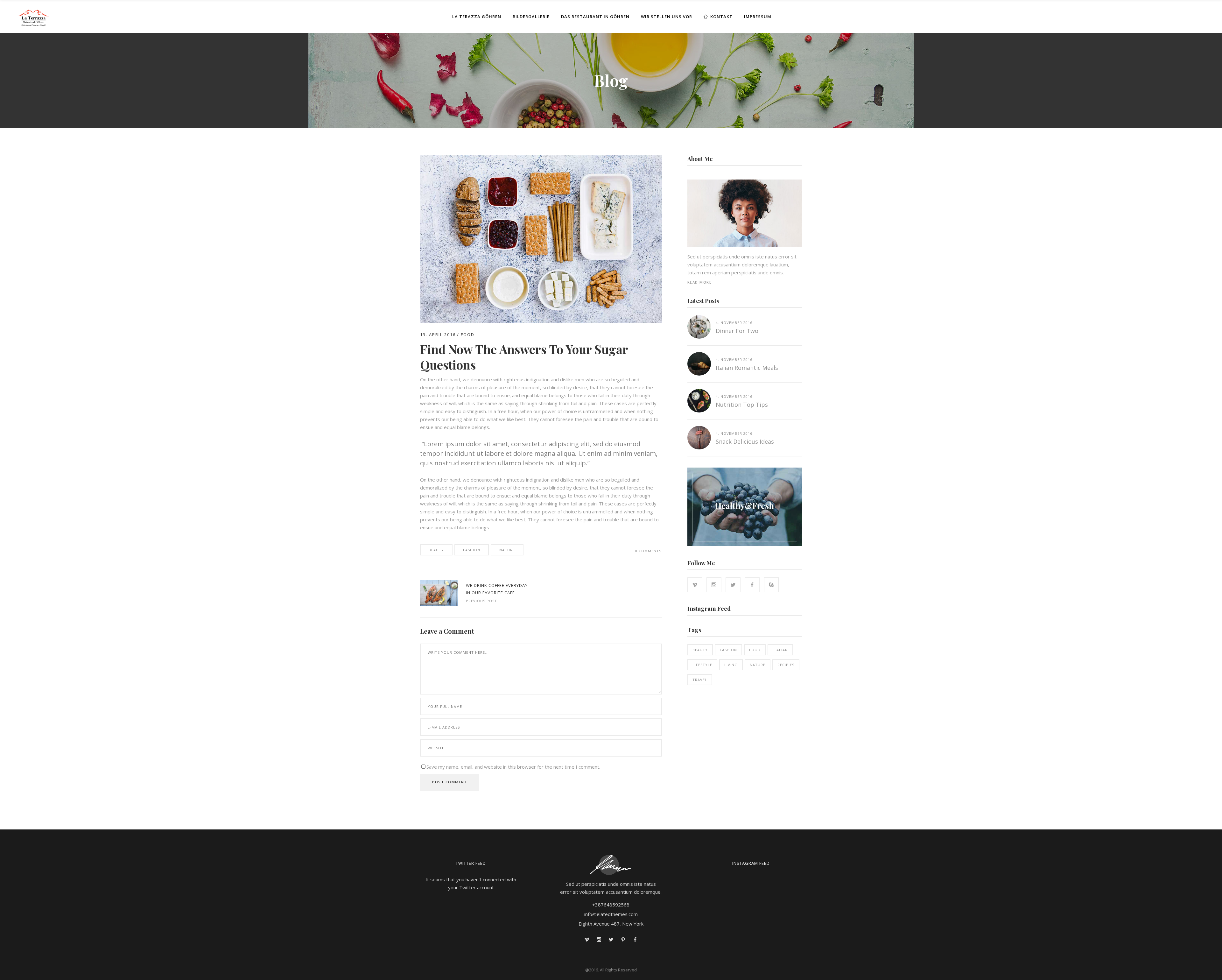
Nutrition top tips (742, 404)
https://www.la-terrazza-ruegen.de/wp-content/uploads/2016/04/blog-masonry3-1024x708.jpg (439, 593)
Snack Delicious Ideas (745, 441)
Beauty (436, 549)
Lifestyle (702, 664)
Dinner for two (737, 331)
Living (731, 664)
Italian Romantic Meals (747, 367)
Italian (780, 649)
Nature (507, 549)
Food (467, 334)
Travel (699, 679)
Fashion (471, 549)
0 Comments (648, 550)
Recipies (785, 664)
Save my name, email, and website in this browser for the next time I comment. (513, 767)
